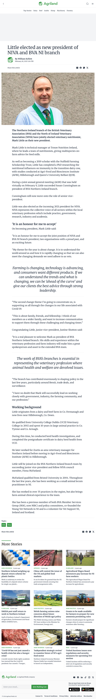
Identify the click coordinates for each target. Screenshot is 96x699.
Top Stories (27, 11)
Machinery (61, 11)
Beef (40, 11)
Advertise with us (76, 696)
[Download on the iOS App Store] (74, 689)
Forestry (70, 11)
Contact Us (39, 696)
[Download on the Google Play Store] (87, 689)
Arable (46, 11)
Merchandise (88, 696)
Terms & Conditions (50, 696)
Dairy (35, 11)
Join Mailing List (39, 687)
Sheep (53, 11)
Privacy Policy (63, 696)
